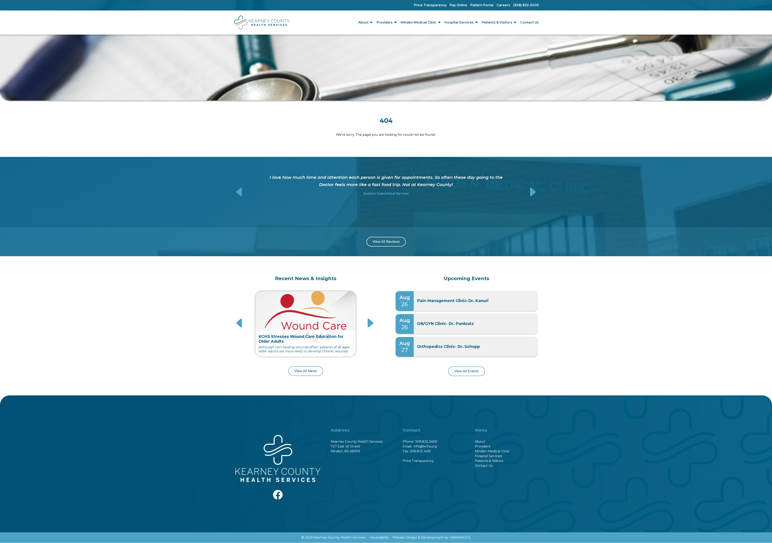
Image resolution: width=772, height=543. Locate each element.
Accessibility (379, 537)
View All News (305, 371)
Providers (385, 22)
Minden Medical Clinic (418, 22)
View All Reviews (386, 242)
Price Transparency (430, 5)
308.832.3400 (426, 441)
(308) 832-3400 (526, 5)
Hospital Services (459, 22)
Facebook (278, 492)
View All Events (466, 371)
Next (532, 192)
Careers (503, 5)
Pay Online (458, 5)
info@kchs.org (425, 446)
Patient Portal (481, 5)
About (363, 22)
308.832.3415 (420, 451)
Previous (240, 192)
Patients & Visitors (497, 22)
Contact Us (529, 22)
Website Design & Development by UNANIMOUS (431, 537)
